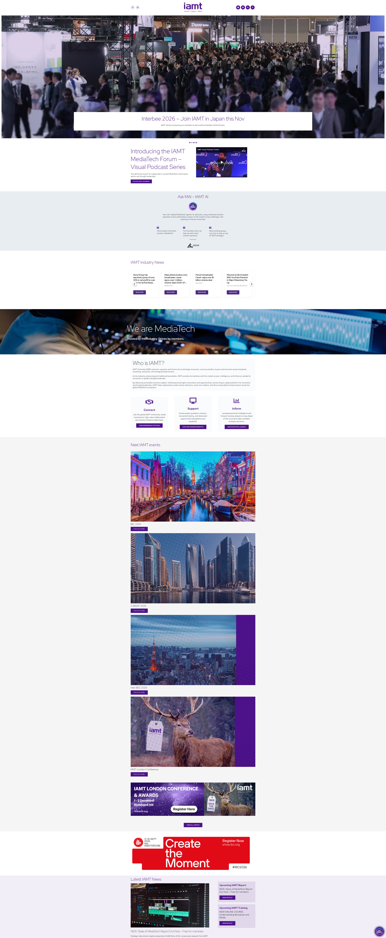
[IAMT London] (193, 783)
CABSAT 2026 (138, 606)
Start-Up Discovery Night (193, 118)
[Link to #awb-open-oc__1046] (248, 7)
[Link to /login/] (243, 7)
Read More (136, 292)
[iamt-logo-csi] (193, 3)
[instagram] (133, 7)
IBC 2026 (136, 524)
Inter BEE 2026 (139, 687)
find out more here (197, 219)
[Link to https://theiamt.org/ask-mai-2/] (238, 7)
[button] (189, 142)
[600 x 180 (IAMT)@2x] (191, 836)
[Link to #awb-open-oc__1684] (253, 7)
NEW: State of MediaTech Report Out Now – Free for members (167, 931)
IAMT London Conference (144, 769)
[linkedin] (138, 7)
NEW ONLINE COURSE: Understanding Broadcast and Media (234, 914)
